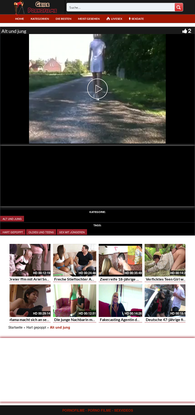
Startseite (15, 327)
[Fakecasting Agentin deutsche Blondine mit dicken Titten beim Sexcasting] (120, 300)
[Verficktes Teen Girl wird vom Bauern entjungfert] (166, 260)
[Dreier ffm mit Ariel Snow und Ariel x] (29, 260)
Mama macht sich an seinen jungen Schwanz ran (48, 319)
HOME (19, 18)
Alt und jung (12, 219)
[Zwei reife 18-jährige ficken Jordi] (120, 260)
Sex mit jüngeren (72, 232)
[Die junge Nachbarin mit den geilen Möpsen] (75, 300)
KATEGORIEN (40, 18)
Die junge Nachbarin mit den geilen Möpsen (90, 319)
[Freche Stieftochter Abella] (75, 260)
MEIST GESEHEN (89, 18)
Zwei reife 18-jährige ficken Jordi (128, 279)
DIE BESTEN (63, 18)
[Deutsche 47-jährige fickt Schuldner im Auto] (166, 300)
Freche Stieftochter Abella (76, 279)
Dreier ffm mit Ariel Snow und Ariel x (39, 279)
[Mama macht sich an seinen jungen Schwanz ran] (29, 300)
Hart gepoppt (13, 232)
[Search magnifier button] (179, 7)
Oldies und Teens (41, 232)
